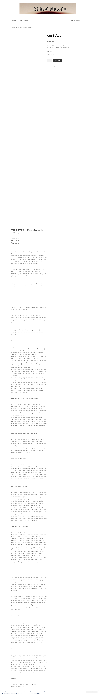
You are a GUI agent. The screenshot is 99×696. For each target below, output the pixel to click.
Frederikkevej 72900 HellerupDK (16, 240)
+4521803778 (15, 244)
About (20, 20)
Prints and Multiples (21, 27)
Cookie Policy (37, 693)
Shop (14, 20)
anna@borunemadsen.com (18, 245)
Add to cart (58, 60)
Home (13, 27)
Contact (26, 20)
